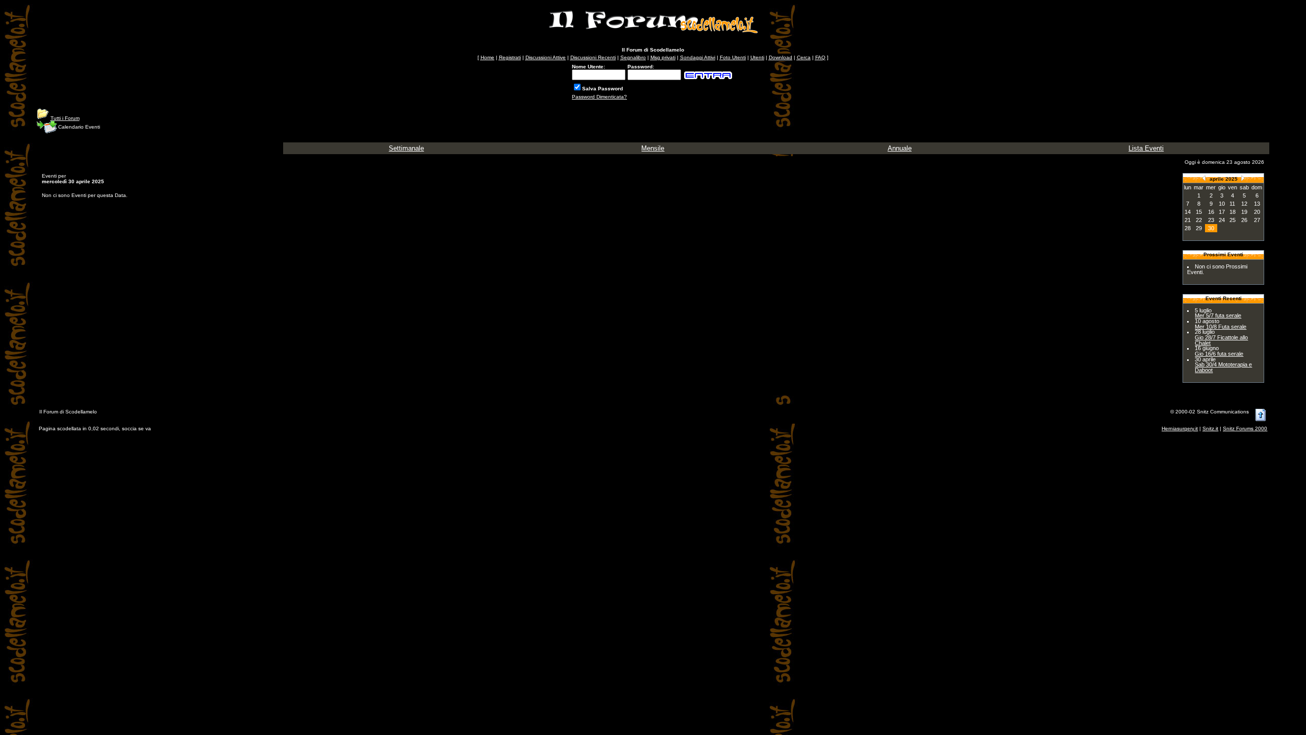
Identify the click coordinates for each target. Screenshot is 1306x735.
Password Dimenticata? (599, 97)
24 (1222, 220)
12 (1244, 204)
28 (1188, 228)
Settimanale (406, 148)
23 (1211, 220)
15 (1199, 212)
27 (1257, 220)
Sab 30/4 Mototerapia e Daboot (1223, 367)
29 (1199, 228)
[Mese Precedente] (1203, 178)
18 (1232, 212)
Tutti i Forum (65, 118)
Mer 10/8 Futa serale (1220, 327)
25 (1232, 220)
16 (1211, 212)
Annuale (900, 148)
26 (1244, 220)
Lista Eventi (1146, 148)
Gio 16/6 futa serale (1219, 354)
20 (1257, 212)
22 (1199, 220)
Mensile (652, 148)
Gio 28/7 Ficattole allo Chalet (1221, 340)
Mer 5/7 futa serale (1218, 315)
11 (1232, 204)
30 (1211, 228)
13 (1257, 204)
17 (1222, 212)
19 (1244, 212)
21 (1188, 220)
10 (1222, 204)
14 (1188, 212)
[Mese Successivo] (1242, 178)
